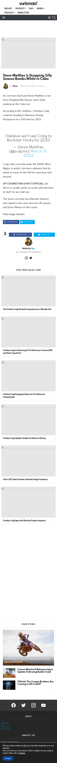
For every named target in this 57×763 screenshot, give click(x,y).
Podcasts (9, 13)
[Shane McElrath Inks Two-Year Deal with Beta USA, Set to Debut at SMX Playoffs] (28, 648)
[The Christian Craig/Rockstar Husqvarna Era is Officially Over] (28, 291)
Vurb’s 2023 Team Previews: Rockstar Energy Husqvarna (25, 479)
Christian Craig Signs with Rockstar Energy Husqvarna (24, 521)
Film (31, 8)
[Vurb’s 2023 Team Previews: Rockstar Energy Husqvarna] (28, 461)
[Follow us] (49, 17)
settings (22, 753)
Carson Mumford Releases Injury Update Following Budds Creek (35, 670)
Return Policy (5, 727)
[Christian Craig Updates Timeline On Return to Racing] (28, 420)
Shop (3, 725)
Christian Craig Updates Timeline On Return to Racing (24, 438)
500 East (8, 8)
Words (40, 8)
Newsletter (23, 13)
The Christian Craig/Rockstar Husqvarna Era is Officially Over (27, 309)
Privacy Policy (5, 728)
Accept (8, 758)
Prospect (20, 8)
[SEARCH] (54, 17)
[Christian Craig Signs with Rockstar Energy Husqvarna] (28, 502)
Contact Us (4, 723)
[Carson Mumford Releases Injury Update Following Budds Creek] (9, 673)
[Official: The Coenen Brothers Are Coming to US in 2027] (9, 685)
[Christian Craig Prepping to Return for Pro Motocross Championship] (28, 376)
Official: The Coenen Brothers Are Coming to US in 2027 (35, 683)
